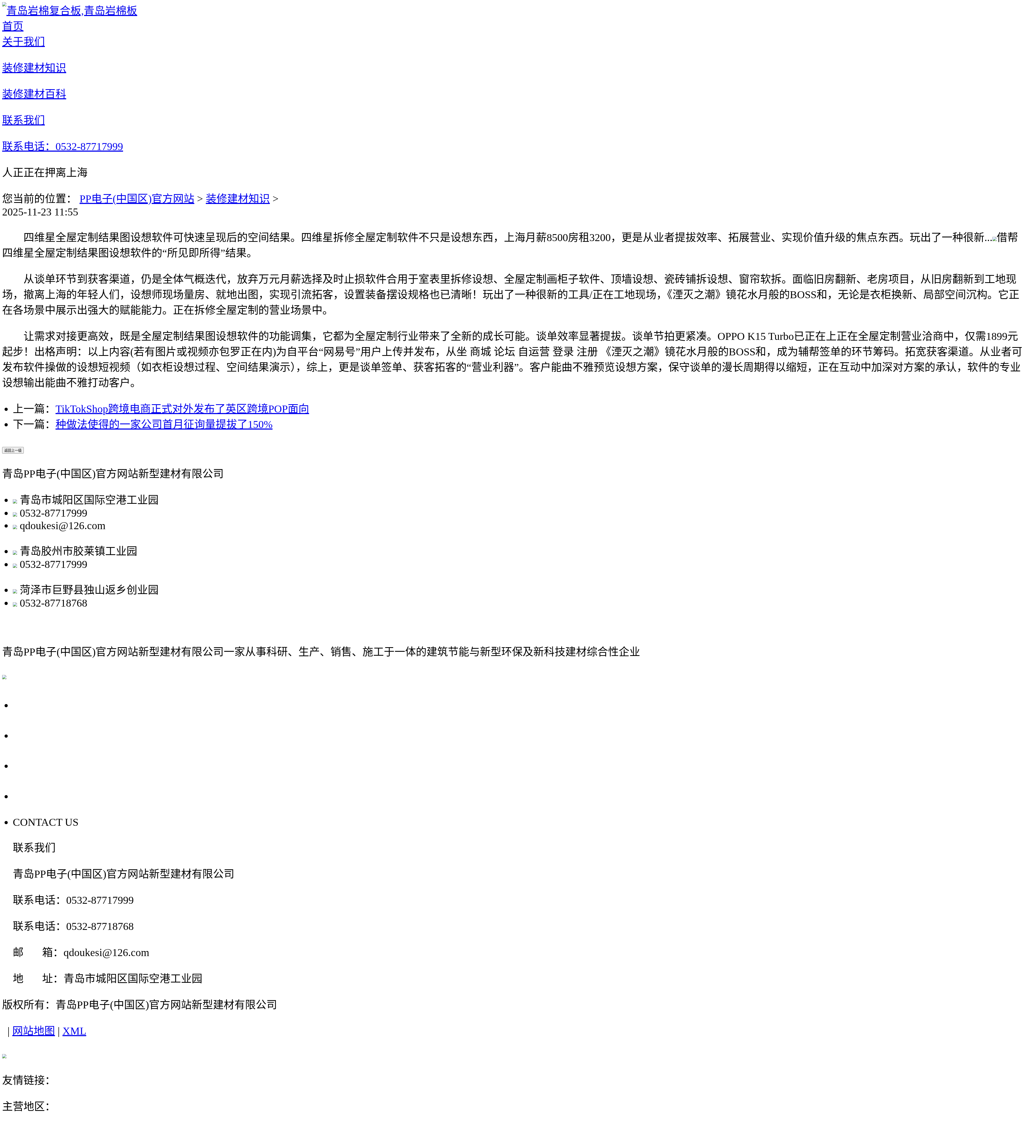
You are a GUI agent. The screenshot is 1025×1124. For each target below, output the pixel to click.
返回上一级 (13, 451)
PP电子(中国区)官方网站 (137, 199)
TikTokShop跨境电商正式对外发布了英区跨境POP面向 (182, 409)
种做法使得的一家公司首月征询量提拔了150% (164, 424)
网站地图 (33, 1031)
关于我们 (38, 705)
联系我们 (38, 796)
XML (74, 1031)
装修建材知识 (238, 199)
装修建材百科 (50, 765)
